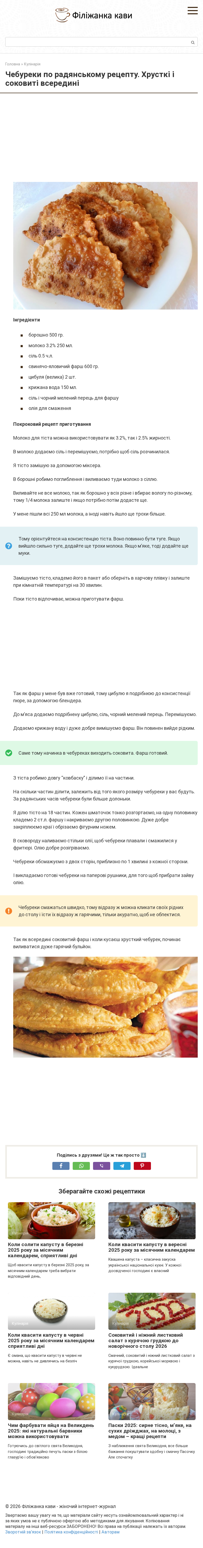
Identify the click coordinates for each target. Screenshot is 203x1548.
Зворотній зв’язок (23, 1531)
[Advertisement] (105, 138)
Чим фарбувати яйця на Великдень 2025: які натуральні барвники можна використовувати (51, 1430)
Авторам (110, 1531)
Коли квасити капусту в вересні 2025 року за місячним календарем (151, 1247)
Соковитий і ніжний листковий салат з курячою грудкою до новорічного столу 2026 (145, 1340)
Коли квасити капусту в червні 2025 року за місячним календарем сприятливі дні (51, 1340)
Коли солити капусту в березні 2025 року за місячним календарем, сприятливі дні (45, 1250)
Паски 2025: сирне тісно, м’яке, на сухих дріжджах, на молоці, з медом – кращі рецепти (150, 1430)
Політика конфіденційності (71, 1531)
